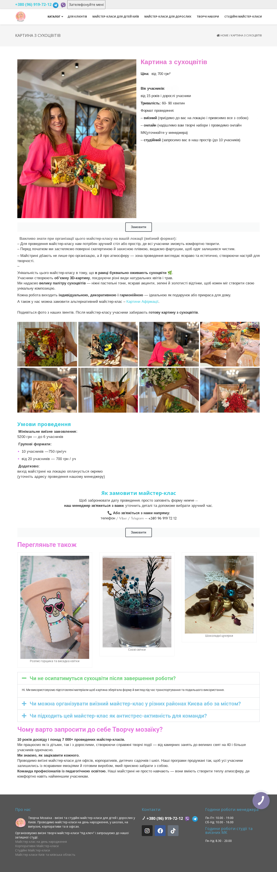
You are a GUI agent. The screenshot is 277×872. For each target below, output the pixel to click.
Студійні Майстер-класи (32, 850)
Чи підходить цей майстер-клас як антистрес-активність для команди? (118, 716)
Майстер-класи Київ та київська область (45, 855)
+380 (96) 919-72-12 (33, 4)
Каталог (54, 16)
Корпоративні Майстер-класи (37, 846)
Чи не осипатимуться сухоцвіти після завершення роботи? (103, 678)
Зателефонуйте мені (86, 4)
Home (225, 35)
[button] (138, 678)
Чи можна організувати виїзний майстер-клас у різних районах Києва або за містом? (135, 704)
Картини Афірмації (142, 302)
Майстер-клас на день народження (41, 842)
